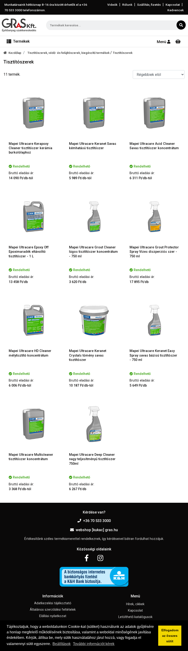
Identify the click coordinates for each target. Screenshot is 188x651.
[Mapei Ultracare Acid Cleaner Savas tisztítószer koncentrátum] (154, 113)
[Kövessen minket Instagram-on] (100, 558)
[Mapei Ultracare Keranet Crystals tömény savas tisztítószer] (94, 320)
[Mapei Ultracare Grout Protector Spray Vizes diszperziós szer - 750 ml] (154, 217)
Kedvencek (175, 10)
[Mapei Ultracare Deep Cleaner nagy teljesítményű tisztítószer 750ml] (94, 424)
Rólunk (127, 4)
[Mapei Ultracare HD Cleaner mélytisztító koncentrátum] (33, 320)
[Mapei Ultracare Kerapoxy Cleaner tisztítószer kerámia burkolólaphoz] (33, 113)
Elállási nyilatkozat (52, 616)
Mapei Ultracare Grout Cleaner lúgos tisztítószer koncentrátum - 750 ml (93, 251)
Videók (112, 4)
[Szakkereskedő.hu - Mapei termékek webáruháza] (19, 25)
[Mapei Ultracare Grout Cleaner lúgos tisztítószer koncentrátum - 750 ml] (94, 217)
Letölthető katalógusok (135, 617)
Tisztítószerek (123, 53)
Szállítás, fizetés (149, 4)
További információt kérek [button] (93, 644)
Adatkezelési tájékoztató (52, 603)
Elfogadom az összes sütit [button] (169, 635)
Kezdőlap (14, 53)
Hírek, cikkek (135, 604)
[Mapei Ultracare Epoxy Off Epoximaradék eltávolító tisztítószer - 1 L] (33, 217)
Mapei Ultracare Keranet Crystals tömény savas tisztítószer (87, 355)
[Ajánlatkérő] (178, 41)
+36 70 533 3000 (97, 521)
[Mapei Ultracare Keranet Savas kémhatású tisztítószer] (94, 113)
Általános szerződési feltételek (53, 610)
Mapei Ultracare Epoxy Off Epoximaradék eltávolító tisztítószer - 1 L (29, 251)
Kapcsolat (173, 4)
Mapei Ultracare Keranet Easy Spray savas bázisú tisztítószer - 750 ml (153, 355)
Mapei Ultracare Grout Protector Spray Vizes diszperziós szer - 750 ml (154, 251)
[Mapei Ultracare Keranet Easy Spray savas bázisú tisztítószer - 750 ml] (154, 320)
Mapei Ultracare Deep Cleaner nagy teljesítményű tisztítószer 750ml (92, 459)
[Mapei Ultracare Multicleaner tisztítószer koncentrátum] (33, 424)
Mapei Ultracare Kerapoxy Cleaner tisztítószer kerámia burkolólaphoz (30, 148)
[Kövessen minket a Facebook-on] (86, 558)
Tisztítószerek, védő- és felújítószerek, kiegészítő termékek (69, 53)
